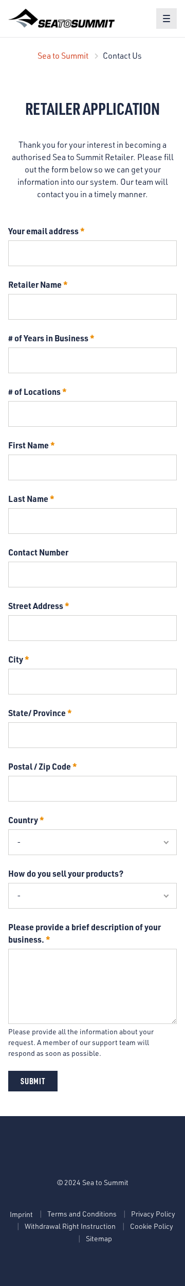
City (15, 659)
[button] (166, 18)
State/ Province (37, 712)
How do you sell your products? (65, 873)
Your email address (43, 230)
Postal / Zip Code (39, 766)
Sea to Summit (63, 55)
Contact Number (38, 552)
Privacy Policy (153, 1213)
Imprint (21, 1214)
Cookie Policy (151, 1226)
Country (23, 819)
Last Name (28, 498)
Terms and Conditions (82, 1213)
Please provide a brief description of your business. (84, 933)
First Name (28, 445)
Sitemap (99, 1238)
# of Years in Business (48, 338)
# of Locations (34, 391)
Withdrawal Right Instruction (70, 1226)
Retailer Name (35, 284)
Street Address (35, 605)
